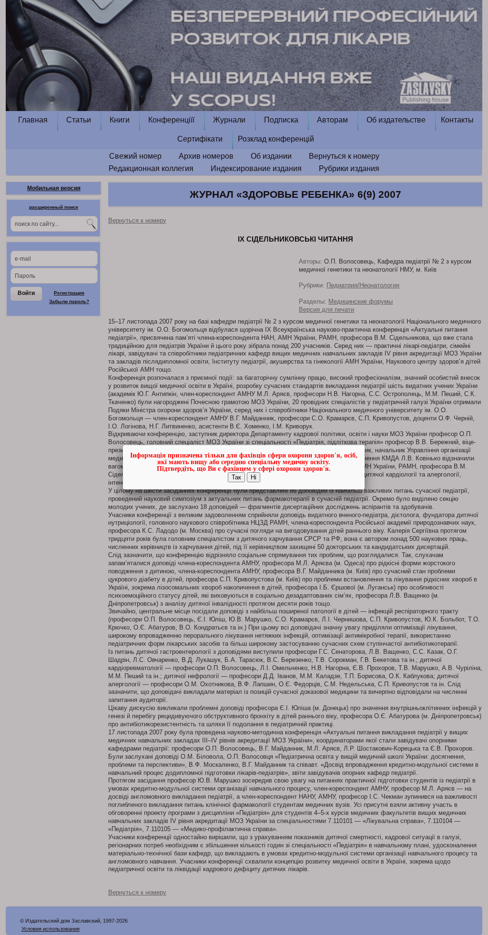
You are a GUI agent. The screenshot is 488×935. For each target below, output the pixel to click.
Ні (253, 477)
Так (236, 477)
